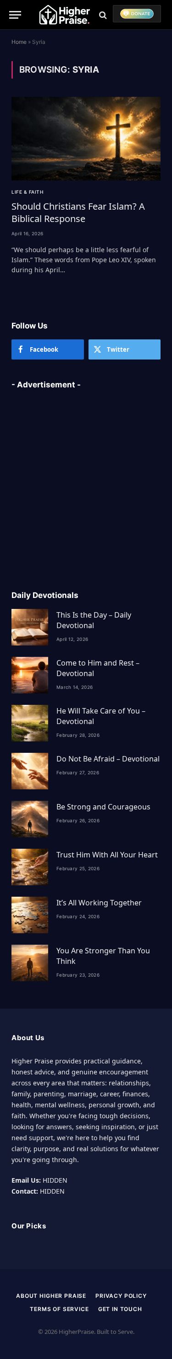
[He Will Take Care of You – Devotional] (29, 723)
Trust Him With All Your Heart (107, 855)
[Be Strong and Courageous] (29, 819)
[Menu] (15, 15)
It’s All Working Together (99, 903)
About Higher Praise (51, 1295)
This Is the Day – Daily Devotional (93, 620)
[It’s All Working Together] (29, 915)
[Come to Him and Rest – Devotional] (29, 675)
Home (19, 41)
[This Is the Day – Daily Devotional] (29, 627)
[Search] (103, 15)
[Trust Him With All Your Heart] (29, 867)
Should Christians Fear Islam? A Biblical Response (78, 212)
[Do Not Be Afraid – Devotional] (29, 771)
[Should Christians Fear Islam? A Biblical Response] (86, 138)
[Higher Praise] (64, 15)
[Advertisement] (86, 484)
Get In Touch (120, 1309)
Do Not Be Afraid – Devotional (108, 759)
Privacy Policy (121, 1295)
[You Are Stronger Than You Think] (29, 963)
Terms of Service (59, 1309)
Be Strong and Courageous (103, 807)
